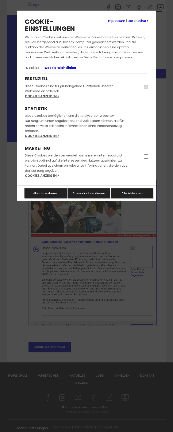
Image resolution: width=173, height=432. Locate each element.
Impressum (116, 20)
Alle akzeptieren (45, 193)
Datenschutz (138, 20)
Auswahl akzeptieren (89, 193)
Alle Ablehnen (132, 193)
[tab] (33, 68)
